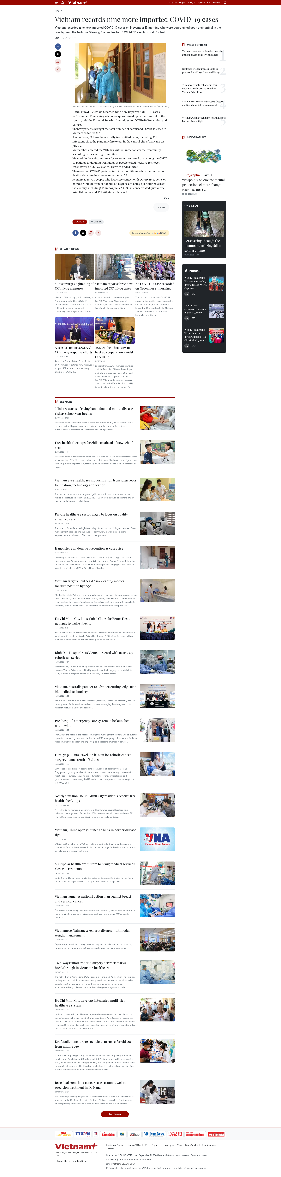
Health (59, 11)
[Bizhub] (135, 1134)
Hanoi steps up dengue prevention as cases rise (89, 548)
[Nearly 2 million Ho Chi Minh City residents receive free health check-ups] (157, 805)
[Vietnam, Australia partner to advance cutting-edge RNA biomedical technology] (157, 696)
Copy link (58, 69)
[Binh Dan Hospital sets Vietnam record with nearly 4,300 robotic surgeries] (157, 662)
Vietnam (98, 221)
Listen (193, 293)
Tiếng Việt (172, 2)
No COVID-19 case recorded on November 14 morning (154, 286)
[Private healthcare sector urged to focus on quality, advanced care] (157, 523)
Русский (216, 2)
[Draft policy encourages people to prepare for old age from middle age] (157, 1051)
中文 (208, 2)
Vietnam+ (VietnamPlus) (78, 2)
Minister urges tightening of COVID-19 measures (74, 286)
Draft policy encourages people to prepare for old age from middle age (93, 1043)
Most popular (197, 45)
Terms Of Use (134, 1145)
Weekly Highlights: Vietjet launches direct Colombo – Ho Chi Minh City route (195, 335)
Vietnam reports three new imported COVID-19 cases (113, 286)
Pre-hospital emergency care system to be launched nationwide (92, 723)
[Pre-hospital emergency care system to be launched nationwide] (157, 730)
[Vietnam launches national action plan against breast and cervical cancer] (157, 905)
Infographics (197, 137)
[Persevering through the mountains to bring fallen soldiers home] (204, 224)
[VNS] (154, 1134)
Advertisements (209, 1145)
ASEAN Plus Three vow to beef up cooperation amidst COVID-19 (114, 352)
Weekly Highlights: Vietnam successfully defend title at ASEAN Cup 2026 (195, 283)
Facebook (58, 46)
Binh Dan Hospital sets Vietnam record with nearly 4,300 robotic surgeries (96, 655)
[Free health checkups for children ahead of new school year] (157, 452)
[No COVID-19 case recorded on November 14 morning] (155, 267)
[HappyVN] (63, 1134)
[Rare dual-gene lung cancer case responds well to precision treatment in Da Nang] (157, 1092)
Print (58, 62)
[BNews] (122, 1134)
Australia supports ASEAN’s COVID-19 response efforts (73, 349)
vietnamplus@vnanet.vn (124, 1163)
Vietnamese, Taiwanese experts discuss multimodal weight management (92, 932)
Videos (193, 205)
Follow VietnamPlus (141, 232)
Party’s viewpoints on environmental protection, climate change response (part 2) (203, 182)
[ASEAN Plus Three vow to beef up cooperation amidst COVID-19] (115, 330)
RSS (146, 1145)
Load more (115, 1114)
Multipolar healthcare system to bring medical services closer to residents (95, 866)
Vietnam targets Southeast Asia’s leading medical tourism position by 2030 (90, 583)
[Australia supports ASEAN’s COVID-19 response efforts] (74, 330)
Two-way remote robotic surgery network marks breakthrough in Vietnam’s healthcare (90, 965)
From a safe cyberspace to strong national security (195, 309)
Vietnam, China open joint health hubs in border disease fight (95, 832)
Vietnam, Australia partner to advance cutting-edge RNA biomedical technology (96, 689)
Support (155, 1145)
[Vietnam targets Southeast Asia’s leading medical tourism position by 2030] (157, 590)
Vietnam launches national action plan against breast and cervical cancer (93, 898)
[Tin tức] (108, 1134)
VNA (179, 1145)
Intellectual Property (115, 1145)
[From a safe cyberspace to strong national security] (216, 311)
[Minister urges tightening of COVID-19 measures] (74, 267)
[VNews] (95, 1134)
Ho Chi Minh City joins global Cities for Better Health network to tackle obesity (93, 621)
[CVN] (175, 1134)
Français (191, 2)
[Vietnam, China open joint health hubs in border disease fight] (157, 839)
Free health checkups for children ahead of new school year (94, 445)
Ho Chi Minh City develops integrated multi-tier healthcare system (90, 1002)
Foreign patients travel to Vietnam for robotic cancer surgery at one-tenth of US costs (93, 757)
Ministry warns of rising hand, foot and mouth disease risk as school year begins (94, 411)
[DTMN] (195, 1134)
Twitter (58, 54)
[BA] (216, 1134)
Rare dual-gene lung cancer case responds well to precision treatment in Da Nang (90, 1085)
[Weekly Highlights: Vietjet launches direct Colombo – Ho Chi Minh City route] (216, 335)
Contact (110, 1148)
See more (66, 401)
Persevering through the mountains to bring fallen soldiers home (202, 245)
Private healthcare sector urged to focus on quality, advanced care (91, 516)
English (182, 2)
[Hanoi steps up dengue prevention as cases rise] (157, 557)
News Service (191, 1145)
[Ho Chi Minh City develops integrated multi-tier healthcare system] (157, 1009)
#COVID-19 (79, 221)
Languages (168, 1145)
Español (201, 2)
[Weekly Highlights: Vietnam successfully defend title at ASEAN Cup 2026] (216, 283)
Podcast (195, 271)
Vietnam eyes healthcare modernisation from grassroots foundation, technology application (95, 482)
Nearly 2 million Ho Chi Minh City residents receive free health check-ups (95, 798)
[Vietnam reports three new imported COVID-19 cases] (115, 267)
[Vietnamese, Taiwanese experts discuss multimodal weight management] (157, 939)
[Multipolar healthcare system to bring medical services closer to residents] (157, 873)
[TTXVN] (82, 1134)
